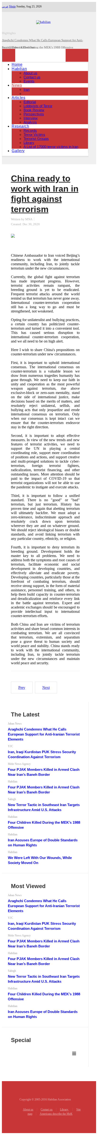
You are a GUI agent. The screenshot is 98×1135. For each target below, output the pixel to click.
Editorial (30, 102)
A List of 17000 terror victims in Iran (51, 147)
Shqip (12, 6)
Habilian (19, 69)
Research (20, 126)
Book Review (34, 110)
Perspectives (34, 114)
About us (30, 73)
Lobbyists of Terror (38, 106)
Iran (26, 89)
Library (29, 143)
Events (29, 81)
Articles (18, 98)
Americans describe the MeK (56, 1113)
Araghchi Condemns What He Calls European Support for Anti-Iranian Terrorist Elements (44, 734)
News (17, 85)
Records (30, 130)
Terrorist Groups (36, 139)
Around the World (37, 94)
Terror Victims (34, 135)
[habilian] (45, 22)
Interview (31, 118)
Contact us (32, 77)
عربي (5, 6)
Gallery (18, 151)
